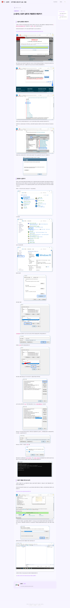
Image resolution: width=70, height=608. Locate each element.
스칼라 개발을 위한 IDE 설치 (63, 17)
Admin (61, 1)
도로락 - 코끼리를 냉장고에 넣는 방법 (14, 2)
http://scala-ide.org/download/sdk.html (23, 491)
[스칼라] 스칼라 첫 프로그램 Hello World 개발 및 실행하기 (26, 575)
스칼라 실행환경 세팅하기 (63, 13)
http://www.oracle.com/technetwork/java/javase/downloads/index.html (29, 31)
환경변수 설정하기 (61, 15)
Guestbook (55, 1)
